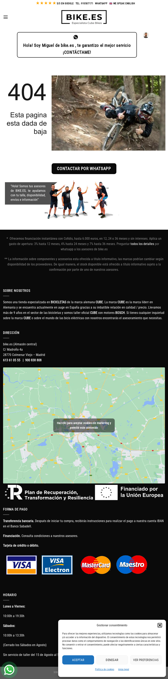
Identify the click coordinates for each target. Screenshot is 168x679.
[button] (160, 625)
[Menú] (5, 17)
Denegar (112, 660)
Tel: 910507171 (84, 3)
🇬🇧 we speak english (122, 3)
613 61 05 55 (11, 360)
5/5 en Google (65, 3)
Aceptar (78, 660)
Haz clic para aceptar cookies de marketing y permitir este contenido (84, 425)
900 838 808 (33, 360)
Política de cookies (104, 669)
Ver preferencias (146, 660)
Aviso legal (123, 669)
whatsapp (101, 3)
